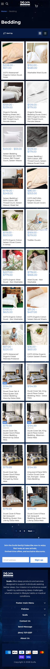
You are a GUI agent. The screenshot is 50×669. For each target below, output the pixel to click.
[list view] (45, 33)
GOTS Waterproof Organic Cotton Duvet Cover (12, 74)
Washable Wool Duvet (37, 72)
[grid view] (40, 33)
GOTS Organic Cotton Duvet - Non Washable (13, 318)
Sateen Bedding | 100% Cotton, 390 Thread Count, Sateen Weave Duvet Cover (36, 159)
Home (4, 11)
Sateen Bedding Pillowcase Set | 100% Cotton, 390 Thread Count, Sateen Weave (12, 157)
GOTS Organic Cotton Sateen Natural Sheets (37, 318)
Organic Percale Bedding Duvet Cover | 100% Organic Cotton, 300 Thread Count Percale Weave (37, 116)
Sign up (39, 560)
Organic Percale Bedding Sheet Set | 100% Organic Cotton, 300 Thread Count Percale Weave (12, 116)
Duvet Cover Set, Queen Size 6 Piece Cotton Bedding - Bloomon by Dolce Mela (11, 435)
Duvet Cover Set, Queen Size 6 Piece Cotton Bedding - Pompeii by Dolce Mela (11, 476)
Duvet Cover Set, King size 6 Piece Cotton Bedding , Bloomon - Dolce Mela (36, 434)
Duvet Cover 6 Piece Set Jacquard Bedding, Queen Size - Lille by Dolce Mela (12, 517)
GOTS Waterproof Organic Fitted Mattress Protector (11, 356)
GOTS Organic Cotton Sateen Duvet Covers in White (12, 242)
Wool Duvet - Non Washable (35, 281)
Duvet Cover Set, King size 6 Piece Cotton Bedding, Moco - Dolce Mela (37, 394)
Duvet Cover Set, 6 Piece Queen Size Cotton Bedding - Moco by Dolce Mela (11, 394)
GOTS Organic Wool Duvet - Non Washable (13, 281)
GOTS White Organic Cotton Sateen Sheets (36, 355)
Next (30, 531)
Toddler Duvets (33, 240)
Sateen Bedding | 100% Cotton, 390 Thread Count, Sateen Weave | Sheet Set (12, 201)
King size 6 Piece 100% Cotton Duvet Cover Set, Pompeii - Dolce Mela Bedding (37, 475)
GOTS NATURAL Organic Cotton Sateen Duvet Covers (36, 200)
